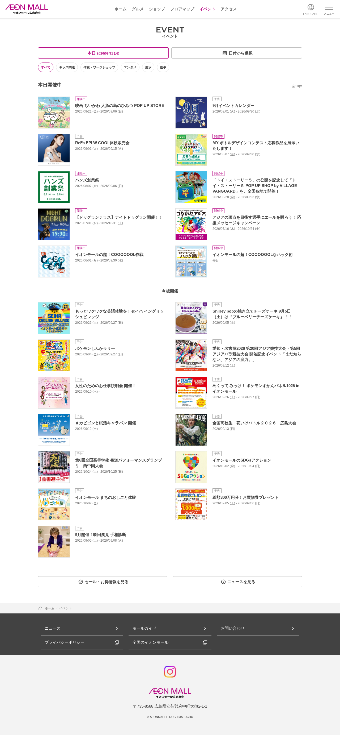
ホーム (50, 608)
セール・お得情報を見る (107, 581)
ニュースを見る (241, 581)
